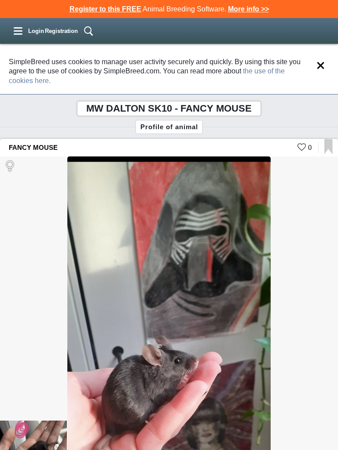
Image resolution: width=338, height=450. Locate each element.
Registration (61, 31)
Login (36, 31)
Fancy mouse (33, 147)
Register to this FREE (105, 9)
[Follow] (328, 152)
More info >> (248, 9)
